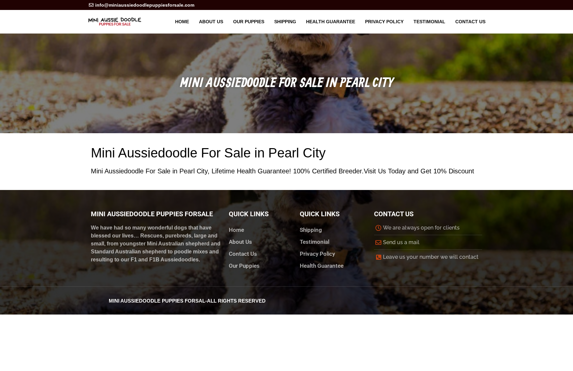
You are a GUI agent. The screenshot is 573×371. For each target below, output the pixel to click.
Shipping (285, 21)
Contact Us (470, 21)
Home (182, 21)
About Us (211, 21)
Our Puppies (248, 21)
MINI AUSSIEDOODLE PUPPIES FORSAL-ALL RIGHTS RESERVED (187, 301)
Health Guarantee (330, 21)
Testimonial (429, 21)
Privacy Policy (384, 21)
